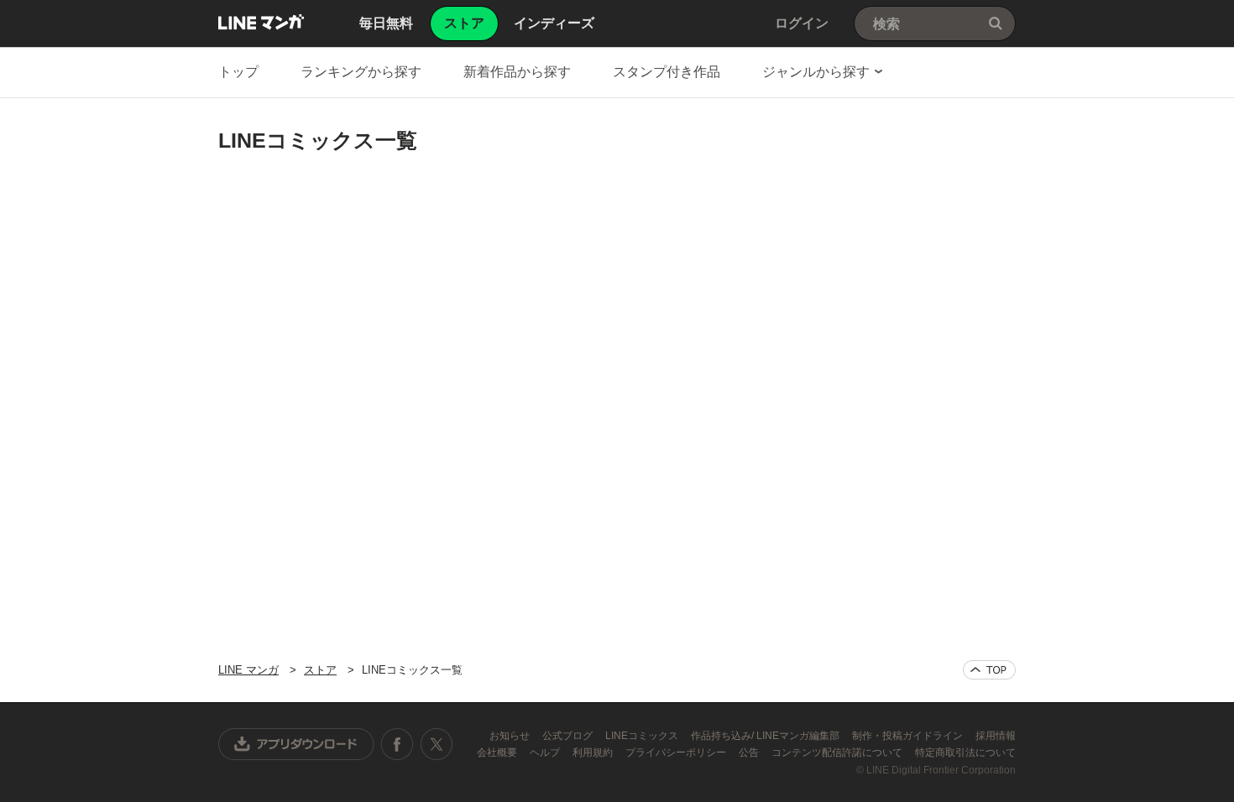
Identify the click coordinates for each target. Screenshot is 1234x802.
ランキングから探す (361, 72)
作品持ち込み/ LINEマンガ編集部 (766, 736)
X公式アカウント (436, 744)
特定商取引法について (965, 752)
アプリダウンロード (296, 744)
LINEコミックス (643, 736)
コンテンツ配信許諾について (838, 752)
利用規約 (594, 752)
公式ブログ (568, 736)
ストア (320, 670)
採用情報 (995, 736)
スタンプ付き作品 (666, 72)
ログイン (802, 23)
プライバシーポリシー (677, 752)
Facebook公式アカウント (397, 744)
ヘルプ (546, 752)
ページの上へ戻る (989, 670)
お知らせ (510, 736)
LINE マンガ (261, 21)
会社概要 (498, 752)
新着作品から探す (517, 72)
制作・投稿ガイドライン (908, 736)
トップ (238, 72)
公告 (750, 752)
